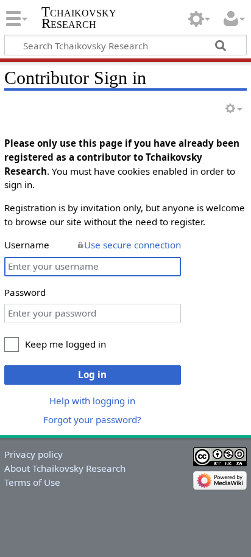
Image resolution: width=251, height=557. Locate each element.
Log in (92, 374)
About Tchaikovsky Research (64, 468)
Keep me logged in (65, 344)
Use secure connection (132, 245)
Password (25, 292)
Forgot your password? (92, 419)
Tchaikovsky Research (78, 18)
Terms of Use (32, 482)
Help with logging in (92, 400)
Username (26, 245)
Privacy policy (33, 454)
